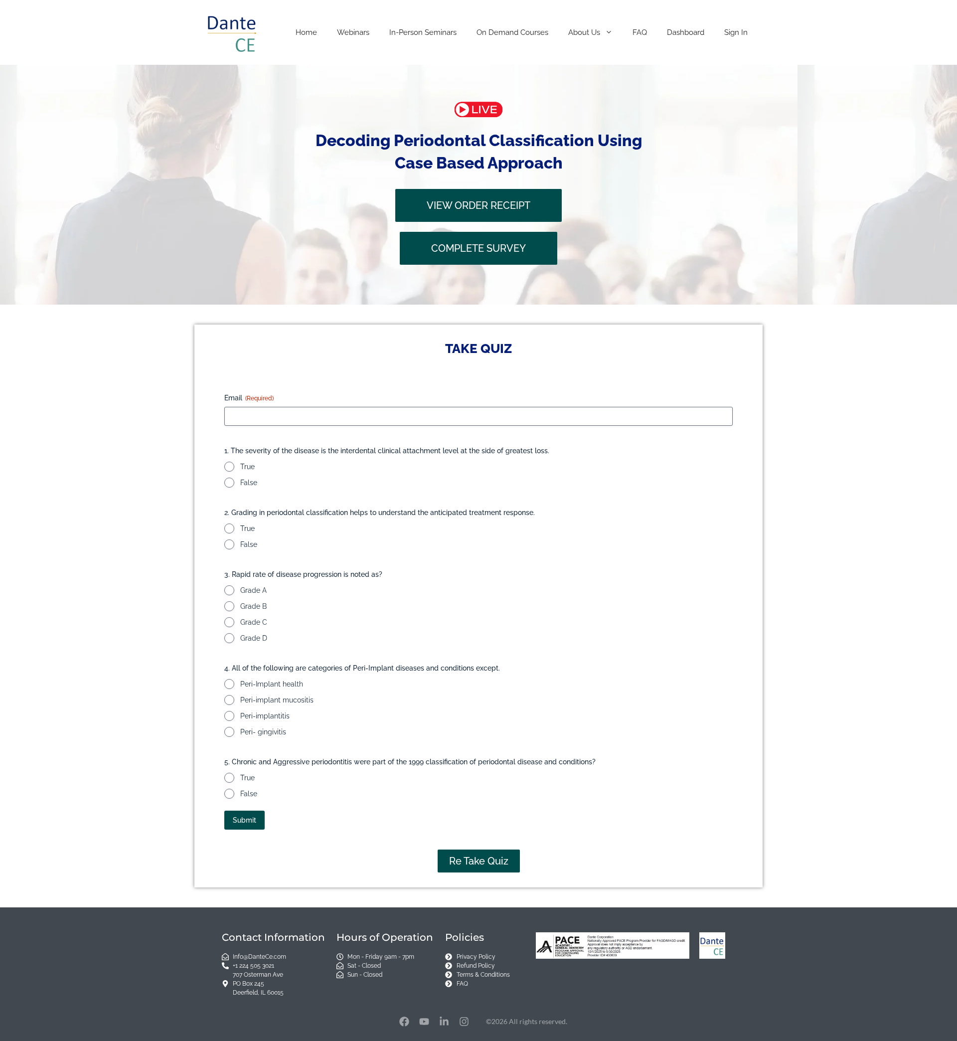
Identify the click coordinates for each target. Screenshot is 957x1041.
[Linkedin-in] (444, 1022)
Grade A (253, 590)
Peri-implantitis (265, 716)
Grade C (253, 622)
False (248, 483)
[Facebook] (404, 1022)
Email (249, 398)
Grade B (253, 606)
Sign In (736, 32)
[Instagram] (464, 1022)
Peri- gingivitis (263, 732)
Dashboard (685, 32)
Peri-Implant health (271, 684)
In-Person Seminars (423, 32)
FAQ (640, 32)
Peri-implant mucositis (277, 700)
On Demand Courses (512, 32)
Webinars (353, 32)
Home (306, 32)
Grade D (253, 638)
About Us (584, 32)
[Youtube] (424, 1022)
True (247, 467)
